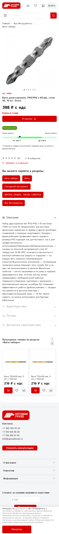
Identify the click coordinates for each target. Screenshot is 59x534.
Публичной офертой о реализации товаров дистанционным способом (28, 521)
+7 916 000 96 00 (11, 432)
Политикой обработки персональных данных (21, 513)
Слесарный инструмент (16, 186)
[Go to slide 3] (28, 89)
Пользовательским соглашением (16, 515)
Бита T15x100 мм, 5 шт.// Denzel (41, 378)
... (38, 23)
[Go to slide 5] (32, 89)
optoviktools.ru (21, 508)
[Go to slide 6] (34, 89)
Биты (27, 178)
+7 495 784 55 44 (11, 428)
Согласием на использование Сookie (18, 520)
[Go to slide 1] (24, 89)
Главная (6, 23)
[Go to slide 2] (26, 89)
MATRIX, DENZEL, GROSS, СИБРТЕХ (23, 194)
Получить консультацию (20, 448)
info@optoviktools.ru (12, 439)
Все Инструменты (23, 23)
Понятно (16, 529)
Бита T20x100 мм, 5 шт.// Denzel (14, 378)
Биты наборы (9, 26)
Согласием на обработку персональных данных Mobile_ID (27, 511)
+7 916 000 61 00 (10, 435)
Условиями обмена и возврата (35, 518)
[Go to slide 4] (30, 89)
